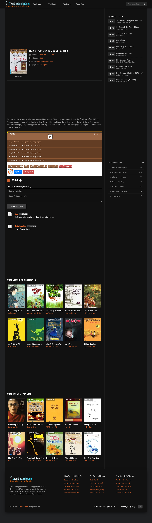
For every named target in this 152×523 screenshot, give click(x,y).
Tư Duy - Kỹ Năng (118, 182)
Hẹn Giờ (18, 172)
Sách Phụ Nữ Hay (96, 486)
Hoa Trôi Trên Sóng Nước (94, 458)
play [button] (50, 136)
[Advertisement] (54, 29)
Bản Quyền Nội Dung (128, 507)
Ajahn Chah (88, 427)
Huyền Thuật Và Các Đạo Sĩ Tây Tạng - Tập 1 (25, 142)
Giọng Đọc (80, 4)
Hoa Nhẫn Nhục (52, 458)
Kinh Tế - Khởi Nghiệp (119, 167)
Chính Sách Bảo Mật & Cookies (105, 507)
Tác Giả (66, 4)
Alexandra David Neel (45, 61)
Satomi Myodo (89, 460)
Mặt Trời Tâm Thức (15, 458)
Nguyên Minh (31, 427)
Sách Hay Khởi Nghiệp (71, 483)
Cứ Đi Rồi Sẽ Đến (14, 344)
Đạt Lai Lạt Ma (13, 427)
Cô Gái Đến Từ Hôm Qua (74, 311)
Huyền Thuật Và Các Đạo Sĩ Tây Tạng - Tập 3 (25, 149)
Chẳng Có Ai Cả (90, 425)
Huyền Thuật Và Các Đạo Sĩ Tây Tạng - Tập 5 (25, 156)
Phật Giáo (41, 58)
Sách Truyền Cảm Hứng (72, 493)
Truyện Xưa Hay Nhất (123, 493)
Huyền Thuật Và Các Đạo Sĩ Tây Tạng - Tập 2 (25, 145)
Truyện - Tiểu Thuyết (119, 172)
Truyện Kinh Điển (122, 489)
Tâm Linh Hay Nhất (96, 483)
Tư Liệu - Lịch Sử (118, 187)
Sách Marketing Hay (71, 480)
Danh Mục (37, 4)
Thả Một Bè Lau (71, 458)
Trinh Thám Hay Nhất (123, 486)
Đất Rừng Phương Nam (55, 311)
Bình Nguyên (43, 65)
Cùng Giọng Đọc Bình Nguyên (21, 280)
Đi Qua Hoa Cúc (90, 344)
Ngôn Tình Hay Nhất (123, 483)
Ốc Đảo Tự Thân (71, 425)
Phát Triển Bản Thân (97, 493)
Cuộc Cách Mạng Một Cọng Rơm (39, 344)
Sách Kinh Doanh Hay (71, 486)
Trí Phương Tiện (90, 311)
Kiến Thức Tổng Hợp (119, 191)
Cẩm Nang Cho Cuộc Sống (18, 425)
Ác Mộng (68, 344)
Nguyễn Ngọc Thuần (34, 313)
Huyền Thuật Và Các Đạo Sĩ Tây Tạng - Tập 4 (25, 153)
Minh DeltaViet (13, 346)
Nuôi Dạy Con (95, 480)
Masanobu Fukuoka (33, 346)
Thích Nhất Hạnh (70, 460)
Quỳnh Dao (12, 313)
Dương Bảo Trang (71, 346)
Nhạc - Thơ (116, 196)
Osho (10, 460)
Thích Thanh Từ (51, 427)
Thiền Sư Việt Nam (53, 425)
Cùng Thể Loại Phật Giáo (19, 394)
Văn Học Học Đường (123, 480)
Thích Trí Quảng (89, 313)
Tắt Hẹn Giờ (28, 172)
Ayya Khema (69, 427)
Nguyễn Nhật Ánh (70, 313)
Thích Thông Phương (34, 460)
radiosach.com (22, 507)
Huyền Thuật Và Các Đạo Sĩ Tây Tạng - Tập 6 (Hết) (27, 160)
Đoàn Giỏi (49, 313)
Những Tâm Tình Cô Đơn (36, 425)
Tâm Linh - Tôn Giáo (46, 55)
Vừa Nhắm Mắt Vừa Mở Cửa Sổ (39, 311)
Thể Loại (52, 4)
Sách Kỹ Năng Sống (97, 489)
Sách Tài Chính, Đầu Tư (72, 489)
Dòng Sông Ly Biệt (15, 311)
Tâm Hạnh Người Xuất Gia (37, 458)
